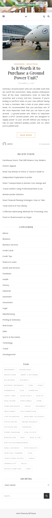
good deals (26, 396)
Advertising (10, 375)
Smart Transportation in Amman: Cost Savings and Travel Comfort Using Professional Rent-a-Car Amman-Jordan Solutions (24, 189)
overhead (27, 427)
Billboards (9, 380)
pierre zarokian (12, 432)
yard (28, 469)
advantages (25, 370)
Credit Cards (8, 250)
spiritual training (13, 453)
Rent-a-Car (35, 437)
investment (10, 411)
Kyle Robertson (28, 411)
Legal (5, 308)
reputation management (16, 443)
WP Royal (32, 513)
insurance (41, 406)
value (24, 463)
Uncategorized (9, 354)
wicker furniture (12, 469)
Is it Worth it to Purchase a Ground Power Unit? (26, 72)
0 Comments (44, 144)
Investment (8, 302)
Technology (8, 343)
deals (40, 385)
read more (26, 135)
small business (11, 448)
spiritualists (31, 448)
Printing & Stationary (11, 319)
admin (10, 144)
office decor (10, 422)
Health (5, 279)
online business (30, 422)
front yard (10, 396)
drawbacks (9, 390)
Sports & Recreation (11, 337)
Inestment (7, 296)
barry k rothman (29, 375)
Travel (5, 348)
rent (23, 437)
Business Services (10, 244)
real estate (30, 432)
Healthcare (10, 401)
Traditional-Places (14, 458)
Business (6, 239)
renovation (10, 437)
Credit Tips (7, 256)
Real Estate (8, 325)
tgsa (30, 453)
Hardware (19, 64)
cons (30, 385)
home (39, 401)
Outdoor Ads (11, 427)
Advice (5, 233)
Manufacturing (9, 314)
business (24, 380)
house (28, 406)
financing (33, 390)
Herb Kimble (26, 401)
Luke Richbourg (12, 416)
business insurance (14, 385)
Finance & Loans (10, 262)
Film (22, 390)
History (6, 285)
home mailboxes (12, 406)
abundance (9, 370)
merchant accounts (34, 416)
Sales (5, 331)
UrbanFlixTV (10, 463)
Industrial (32, 64)
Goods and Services (11, 267)
